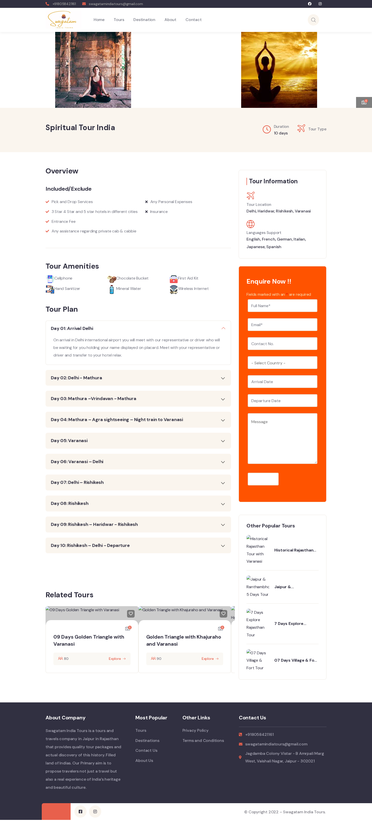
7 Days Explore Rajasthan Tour (289, 623)
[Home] (63, 20)
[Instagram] (320, 4)
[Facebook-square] (80, 811)
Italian (299, 239)
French (268, 239)
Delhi (251, 211)
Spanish (273, 246)
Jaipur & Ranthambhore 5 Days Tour (296, 587)
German (284, 239)
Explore (115, 658)
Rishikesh (284, 211)
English (253, 239)
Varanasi (303, 211)
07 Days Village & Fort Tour (296, 660)
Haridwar (266, 211)
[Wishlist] (131, 614)
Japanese (255, 246)
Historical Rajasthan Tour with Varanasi (293, 550)
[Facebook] (310, 4)
